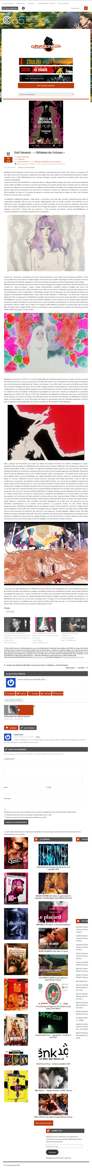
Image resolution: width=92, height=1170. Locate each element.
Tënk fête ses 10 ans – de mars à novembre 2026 (53, 1063)
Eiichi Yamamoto (23, 162)
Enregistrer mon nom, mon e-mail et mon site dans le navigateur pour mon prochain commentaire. (40, 812)
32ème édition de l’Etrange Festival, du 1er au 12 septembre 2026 (53, 868)
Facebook (11, 693)
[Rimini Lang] (16, 1066)
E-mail (49, 787)
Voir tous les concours (46, 85)
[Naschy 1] (16, 1010)
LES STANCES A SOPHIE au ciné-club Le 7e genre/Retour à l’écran (53, 978)
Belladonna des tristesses (52, 162)
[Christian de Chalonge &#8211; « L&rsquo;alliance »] (74, 624)
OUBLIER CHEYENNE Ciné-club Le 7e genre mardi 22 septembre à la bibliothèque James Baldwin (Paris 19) (53, 896)
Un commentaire (10, 167)
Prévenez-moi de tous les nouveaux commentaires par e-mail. (29, 815)
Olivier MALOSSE (23, 157)
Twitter (23, 693)
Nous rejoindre (11, 8)
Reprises (21, 159)
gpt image (79, 981)
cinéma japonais (22, 164)
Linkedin (47, 693)
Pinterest (59, 693)
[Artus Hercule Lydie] (16, 1045)
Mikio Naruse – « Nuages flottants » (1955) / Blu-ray (53, 1090)
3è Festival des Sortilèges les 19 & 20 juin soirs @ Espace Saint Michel (53, 1007)
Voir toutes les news (43, 1123)
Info (23, 8)
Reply (38, 737)
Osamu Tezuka (41, 164)
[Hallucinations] (16, 939)
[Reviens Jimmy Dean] (16, 904)
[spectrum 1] (16, 1102)
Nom (6, 787)
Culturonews (20, 3)
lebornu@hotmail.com (39, 657)
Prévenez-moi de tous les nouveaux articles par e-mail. (26, 817)
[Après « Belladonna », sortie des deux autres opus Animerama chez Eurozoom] (46, 624)
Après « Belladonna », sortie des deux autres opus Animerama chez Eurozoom (45, 635)
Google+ (35, 693)
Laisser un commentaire (26, 167)
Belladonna (39, 162)
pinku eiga (50, 164)
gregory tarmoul (82, 975)
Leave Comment (29, 727)
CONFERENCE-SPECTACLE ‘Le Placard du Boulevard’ (53, 924)
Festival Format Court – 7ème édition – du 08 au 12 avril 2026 (53, 1036)
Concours (31, 3)
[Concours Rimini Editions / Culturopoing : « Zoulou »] (46, 62)
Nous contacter (63, 3)
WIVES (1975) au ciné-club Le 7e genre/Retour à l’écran (53, 1117)
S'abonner (52, 1152)
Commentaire (9, 759)
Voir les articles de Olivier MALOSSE (32, 679)
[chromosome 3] (16, 974)
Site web (7, 798)
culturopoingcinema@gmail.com (72, 657)
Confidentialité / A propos (46, 3)
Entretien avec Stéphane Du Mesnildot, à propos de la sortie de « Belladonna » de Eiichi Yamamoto (17, 635)
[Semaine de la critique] (46, 20)
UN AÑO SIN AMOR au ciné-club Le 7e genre (53, 951)
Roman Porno (60, 164)
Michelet (32, 164)
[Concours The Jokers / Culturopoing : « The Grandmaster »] (46, 78)
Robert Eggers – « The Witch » (75, 667)
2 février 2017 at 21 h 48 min (24, 737)
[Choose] (16, 868)
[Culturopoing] (46, 55)
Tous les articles (7, 3)
